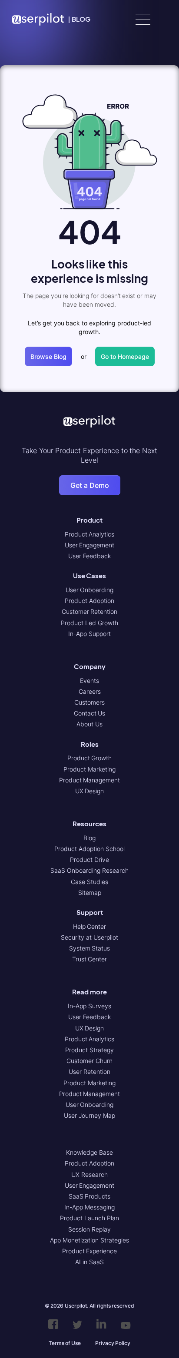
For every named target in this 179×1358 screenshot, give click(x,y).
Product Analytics (90, 534)
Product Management (89, 780)
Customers (89, 702)
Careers (90, 691)
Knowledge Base (89, 1152)
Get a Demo (89, 485)
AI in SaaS (89, 1261)
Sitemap (89, 892)
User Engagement (90, 545)
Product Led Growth (89, 622)
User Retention (89, 1071)
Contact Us (90, 713)
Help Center (89, 926)
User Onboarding (90, 589)
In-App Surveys (89, 1006)
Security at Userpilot (89, 937)
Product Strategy (89, 1049)
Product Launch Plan (89, 1218)
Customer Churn (89, 1060)
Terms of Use (65, 1343)
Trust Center (89, 959)
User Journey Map (89, 1115)
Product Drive (89, 859)
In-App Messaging (89, 1207)
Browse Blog (48, 356)
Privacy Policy (113, 1343)
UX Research (89, 1174)
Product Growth (89, 758)
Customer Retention (90, 611)
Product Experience (89, 1251)
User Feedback (89, 556)
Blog (89, 837)
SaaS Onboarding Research (89, 870)
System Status (89, 948)
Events (89, 680)
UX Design (89, 791)
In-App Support (89, 633)
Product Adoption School (89, 848)
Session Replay (89, 1229)
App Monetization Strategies (89, 1240)
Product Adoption (89, 600)
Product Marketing (89, 769)
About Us (89, 724)
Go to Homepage (125, 356)
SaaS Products (90, 1196)
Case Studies (89, 881)
